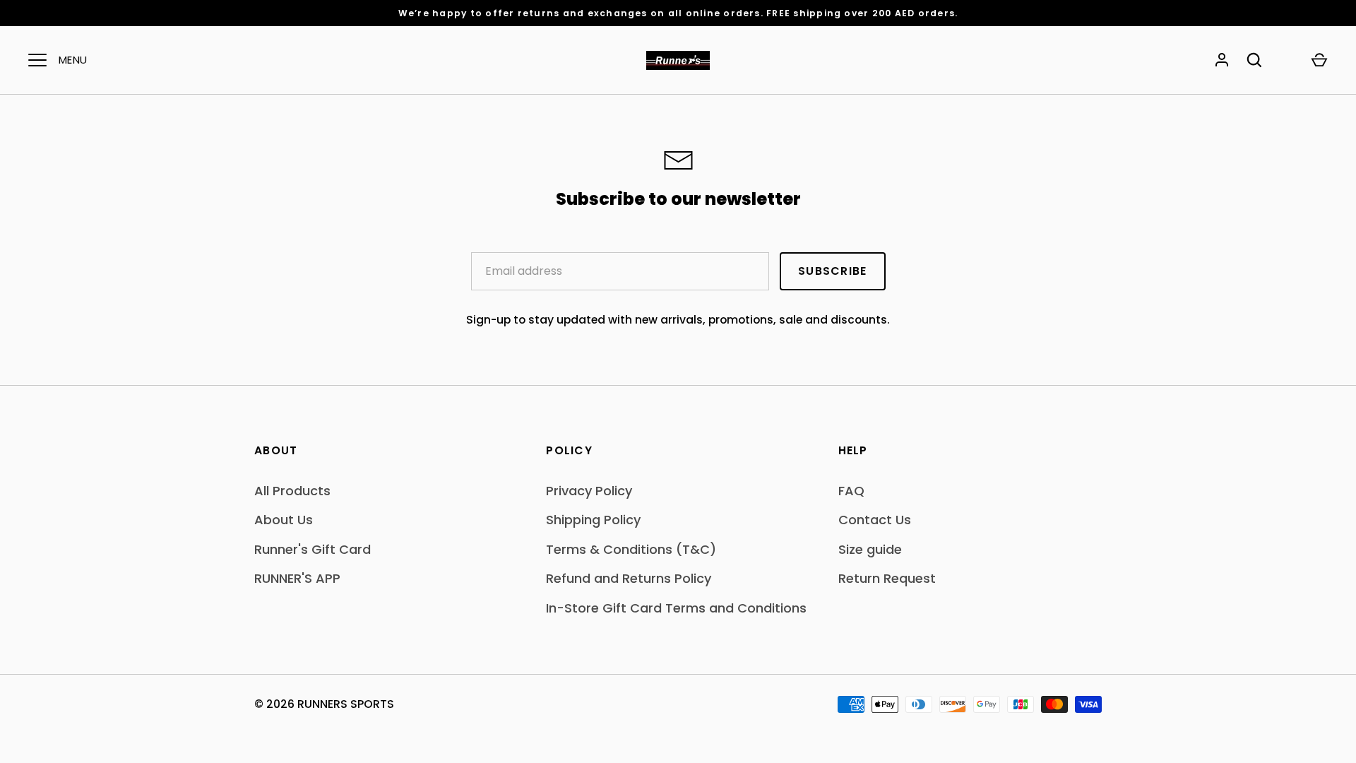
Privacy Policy (589, 490)
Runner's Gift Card (312, 549)
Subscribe (832, 271)
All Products (292, 490)
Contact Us (874, 519)
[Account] (1221, 60)
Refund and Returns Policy (628, 578)
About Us (283, 519)
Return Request (887, 578)
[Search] (1254, 60)
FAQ (851, 490)
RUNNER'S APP (297, 578)
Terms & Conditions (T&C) (631, 549)
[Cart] (1319, 60)
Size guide (870, 549)
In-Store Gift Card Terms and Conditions (676, 608)
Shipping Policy (593, 519)
